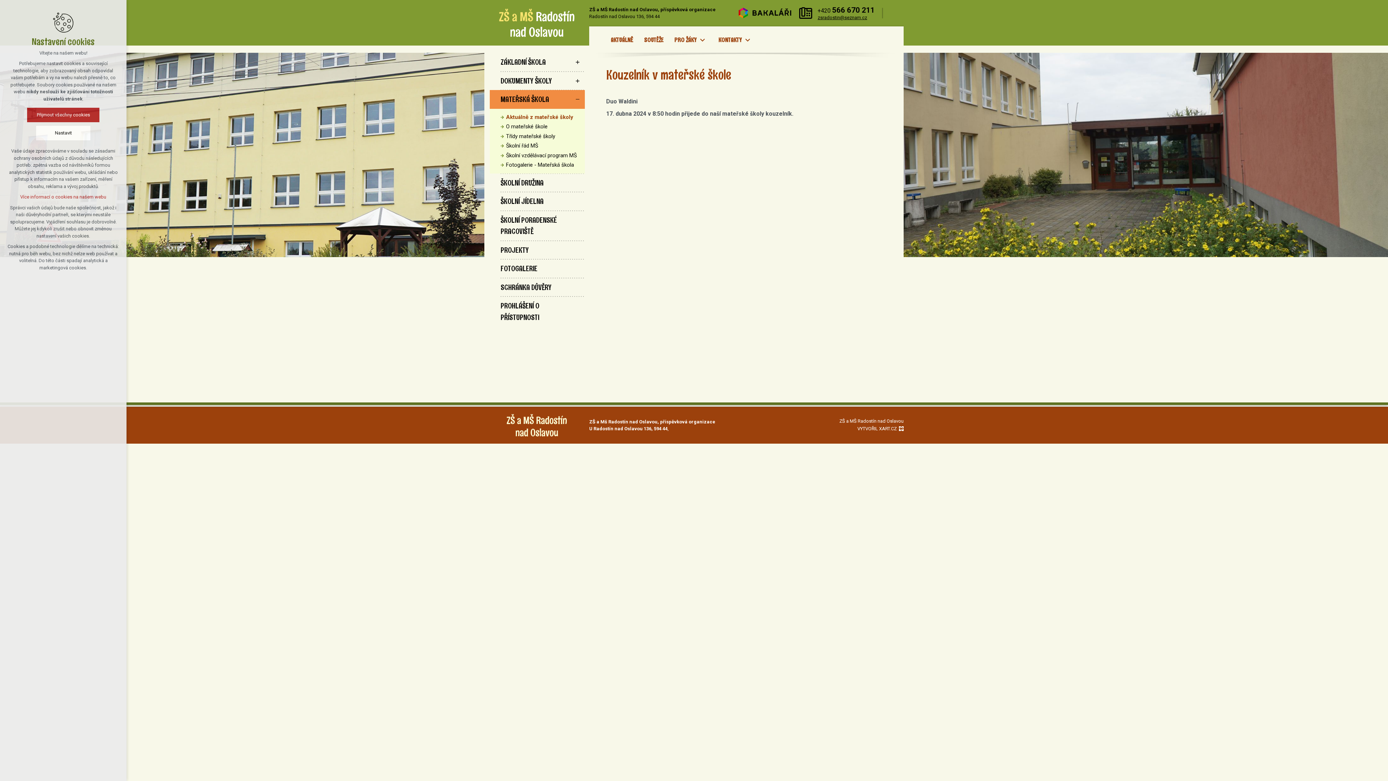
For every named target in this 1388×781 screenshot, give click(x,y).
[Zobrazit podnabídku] (702, 40)
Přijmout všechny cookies (63, 115)
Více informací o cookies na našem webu (63, 197)
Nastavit (63, 133)
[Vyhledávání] (895, 13)
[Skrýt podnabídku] (577, 99)
